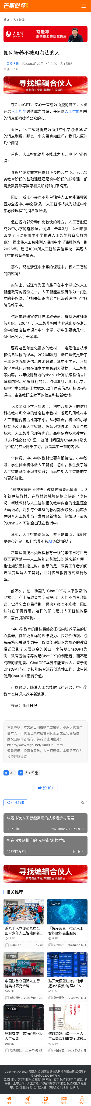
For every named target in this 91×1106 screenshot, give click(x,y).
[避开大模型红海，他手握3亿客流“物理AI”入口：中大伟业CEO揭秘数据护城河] (67, 964)
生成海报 (17, 803)
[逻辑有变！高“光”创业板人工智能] (24, 1017)
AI (50, 541)
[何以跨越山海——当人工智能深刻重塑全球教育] (67, 1017)
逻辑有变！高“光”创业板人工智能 (24, 1036)
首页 (6, 20)
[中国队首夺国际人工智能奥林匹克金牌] (24, 964)
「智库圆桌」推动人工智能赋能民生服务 (65, 930)
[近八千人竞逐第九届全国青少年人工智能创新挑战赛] (24, 911)
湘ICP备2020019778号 (45, 1075)
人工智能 (66, 63)
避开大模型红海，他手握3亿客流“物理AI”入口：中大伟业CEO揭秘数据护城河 (66, 983)
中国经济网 (11, 63)
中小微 (54, 956)
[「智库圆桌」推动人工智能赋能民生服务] (67, 911)
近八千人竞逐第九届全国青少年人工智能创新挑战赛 (22, 931)
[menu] (84, 6)
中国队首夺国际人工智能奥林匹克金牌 (22, 983)
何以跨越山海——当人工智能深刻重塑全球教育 (65, 1036)
